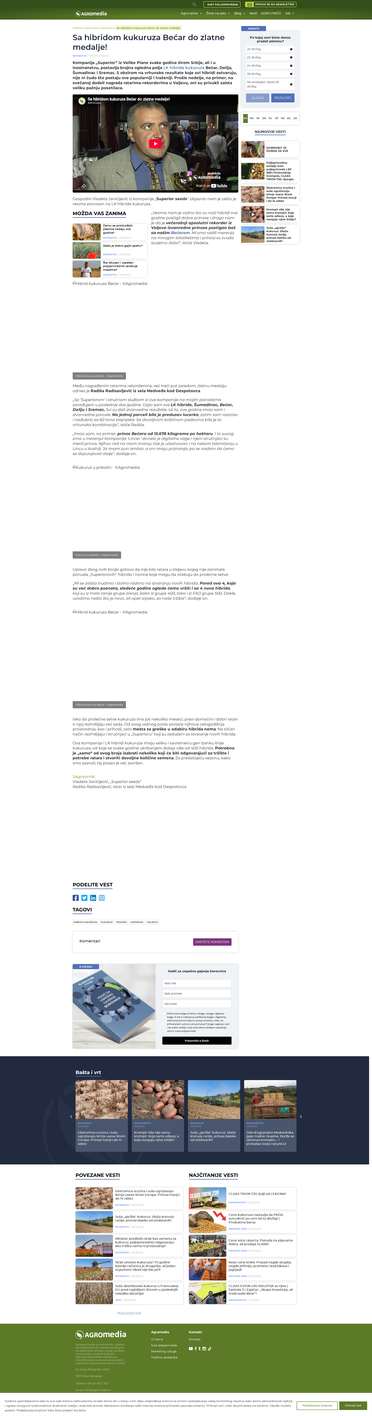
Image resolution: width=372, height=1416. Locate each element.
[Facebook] (76, 898)
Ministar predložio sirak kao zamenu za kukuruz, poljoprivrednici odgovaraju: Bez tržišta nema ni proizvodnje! (145, 1242)
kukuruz (107, 922)
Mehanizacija (237, 1202)
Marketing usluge (164, 1351)
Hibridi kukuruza (85, 922)
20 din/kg (254, 49)
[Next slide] (301, 1116)
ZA (295, 118)
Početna (78, 27)
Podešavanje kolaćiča (317, 1405)
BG (245, 118)
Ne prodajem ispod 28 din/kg (263, 84)
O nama (157, 1339)
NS (252, 118)
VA (283, 118)
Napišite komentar (212, 942)
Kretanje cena (238, 1228)
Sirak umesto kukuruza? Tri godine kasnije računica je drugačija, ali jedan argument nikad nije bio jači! (145, 1266)
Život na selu (216, 13)
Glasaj (258, 98)
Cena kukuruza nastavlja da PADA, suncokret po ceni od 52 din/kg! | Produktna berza (256, 1218)
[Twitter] (84, 898)
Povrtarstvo (142, 1123)
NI (258, 118)
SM (264, 118)
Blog (237, 13)
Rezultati (283, 98)
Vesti (253, 13)
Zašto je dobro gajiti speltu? (123, 246)
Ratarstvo (107, 27)
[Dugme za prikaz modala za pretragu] (195, 4)
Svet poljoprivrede (222, 4)
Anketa (253, 28)
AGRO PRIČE (271, 13)
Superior (136, 922)
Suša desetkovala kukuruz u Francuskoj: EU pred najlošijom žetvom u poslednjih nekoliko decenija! (147, 1290)
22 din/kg (254, 57)
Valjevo (152, 922)
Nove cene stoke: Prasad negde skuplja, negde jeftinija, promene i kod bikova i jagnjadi (260, 1266)
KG (289, 118)
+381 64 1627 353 (97, 1383)
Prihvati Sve (353, 1405)
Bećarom (180, 232)
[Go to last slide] (71, 1116)
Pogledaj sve (129, 1313)
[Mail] (102, 898)
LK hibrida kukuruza (183, 68)
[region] (186, 1404)
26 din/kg (254, 74)
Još (287, 13)
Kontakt (195, 1339)
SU (270, 118)
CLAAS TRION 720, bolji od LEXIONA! (257, 1193)
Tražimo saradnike (164, 1357)
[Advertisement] (155, 834)
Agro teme (189, 13)
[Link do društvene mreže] (191, 1348)
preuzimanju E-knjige (202, 1024)
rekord (121, 922)
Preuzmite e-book (197, 1040)
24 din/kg (254, 65)
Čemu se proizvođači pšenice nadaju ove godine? (118, 229)
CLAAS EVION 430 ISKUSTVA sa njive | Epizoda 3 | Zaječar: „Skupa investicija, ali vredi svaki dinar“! (261, 1290)
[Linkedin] (93, 898)
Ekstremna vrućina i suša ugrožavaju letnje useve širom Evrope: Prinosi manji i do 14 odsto (147, 1195)
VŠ (276, 118)
